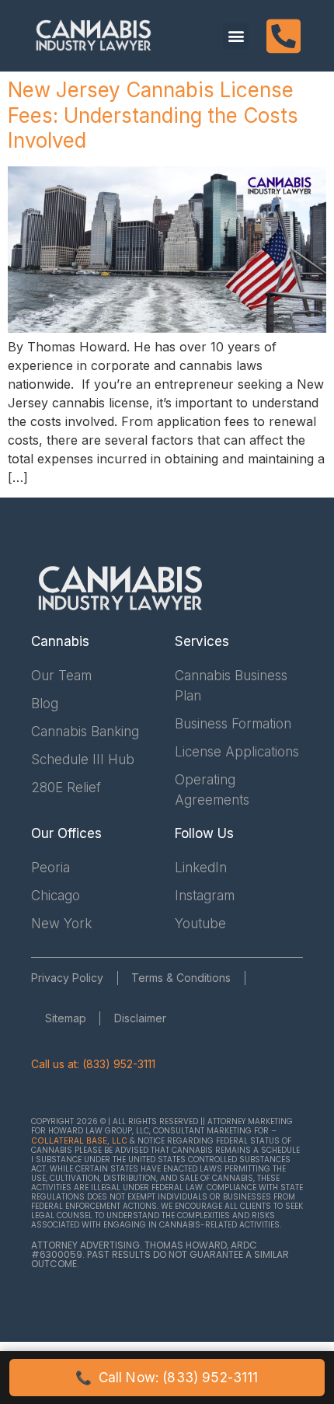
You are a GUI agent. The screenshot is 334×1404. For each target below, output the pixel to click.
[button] (236, 36)
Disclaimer (140, 1018)
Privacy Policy (67, 977)
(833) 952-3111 (118, 1063)
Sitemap (65, 1018)
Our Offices (66, 833)
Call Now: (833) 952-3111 (166, 1377)
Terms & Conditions (181, 977)
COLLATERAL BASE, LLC (79, 1140)
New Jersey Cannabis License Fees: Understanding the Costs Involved (153, 115)
